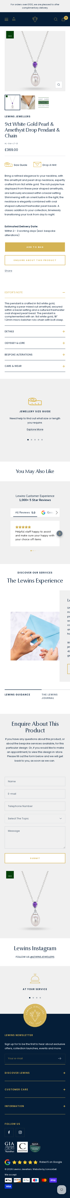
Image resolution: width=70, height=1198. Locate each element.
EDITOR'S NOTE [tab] (14, 292)
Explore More (35, 429)
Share (8, 271)
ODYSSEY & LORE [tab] (15, 343)
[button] (10, 537)
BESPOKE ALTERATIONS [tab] (18, 354)
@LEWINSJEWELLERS (42, 964)
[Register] (59, 1066)
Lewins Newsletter (19, 1043)
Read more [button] (22, 547)
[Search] (56, 19)
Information (14, 1113)
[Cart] (63, 19)
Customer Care (16, 1097)
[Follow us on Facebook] (9, 1140)
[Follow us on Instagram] (20, 1140)
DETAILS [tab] (9, 331)
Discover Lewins (17, 1080)
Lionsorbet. (51, 1176)
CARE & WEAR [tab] (13, 366)
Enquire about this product (35, 260)
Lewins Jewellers (18, 116)
